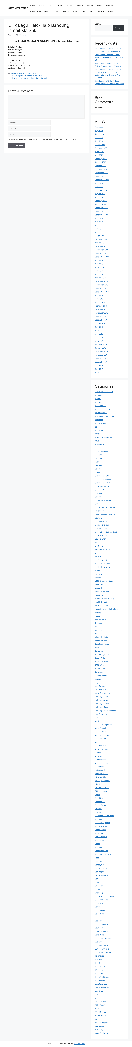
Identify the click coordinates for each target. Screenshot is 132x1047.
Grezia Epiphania (102, 591)
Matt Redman (100, 746)
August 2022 (100, 194)
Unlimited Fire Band (103, 987)
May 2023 (99, 187)
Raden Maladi (100, 830)
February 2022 (101, 201)
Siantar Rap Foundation (104, 896)
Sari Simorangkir (101, 875)
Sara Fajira (99, 872)
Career (110, 11)
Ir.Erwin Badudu (101, 637)
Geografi (98, 577)
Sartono (98, 879)
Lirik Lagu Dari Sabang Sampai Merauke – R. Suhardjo (29, 78)
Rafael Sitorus (100, 833)
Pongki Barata (100, 805)
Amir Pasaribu (101, 413)
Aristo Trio (99, 430)
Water (60, 5)
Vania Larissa (100, 1001)
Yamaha (98, 1019)
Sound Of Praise (101, 924)
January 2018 (100, 348)
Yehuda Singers (101, 1022)
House (97, 616)
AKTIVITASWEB (18, 8)
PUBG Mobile (100, 812)
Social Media (100, 903)
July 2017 (99, 369)
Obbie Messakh (101, 791)
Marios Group (100, 732)
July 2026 (99, 131)
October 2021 (100, 211)
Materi (97, 742)
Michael (98, 753)
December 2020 (101, 246)
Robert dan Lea (101, 851)
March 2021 (100, 236)
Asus (97, 441)
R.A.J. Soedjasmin (102, 823)
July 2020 (99, 264)
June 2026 (99, 134)
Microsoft (99, 756)
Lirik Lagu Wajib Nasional (29, 73)
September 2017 (102, 362)
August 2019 (100, 295)
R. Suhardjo (99, 819)
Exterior (42, 5)
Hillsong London (101, 605)
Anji (96, 427)
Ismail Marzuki (16, 73)
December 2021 (101, 208)
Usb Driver (99, 991)
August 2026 (100, 127)
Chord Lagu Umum (103, 483)
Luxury (75, 11)
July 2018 (99, 327)
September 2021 (102, 215)
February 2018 (101, 344)
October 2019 (100, 288)
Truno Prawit (100, 980)
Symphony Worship (103, 952)
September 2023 (102, 180)
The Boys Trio (100, 959)
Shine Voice (100, 886)
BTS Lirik (98, 458)
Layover (98, 679)
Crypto (97, 504)
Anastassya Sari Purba (104, 416)
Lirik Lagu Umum (102, 707)
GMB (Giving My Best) (104, 581)
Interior (51, 5)
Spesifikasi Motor (102, 931)
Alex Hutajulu (100, 406)
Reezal (97, 844)
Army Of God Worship (104, 437)
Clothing (98, 493)
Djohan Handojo (101, 528)
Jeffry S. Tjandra (102, 655)
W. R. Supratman (102, 1005)
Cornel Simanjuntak (103, 500)
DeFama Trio (100, 511)
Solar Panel (99, 914)
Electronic (99, 546)
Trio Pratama (100, 973)
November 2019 (101, 285)
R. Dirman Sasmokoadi (104, 816)
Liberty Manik (100, 690)
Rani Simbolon (101, 837)
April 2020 (99, 274)
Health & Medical (102, 602)
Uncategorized (101, 984)
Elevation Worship (102, 549)
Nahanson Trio (101, 770)
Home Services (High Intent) (106, 609)
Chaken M (99, 472)
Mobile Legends (101, 763)
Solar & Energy (87, 11)
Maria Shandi (100, 728)
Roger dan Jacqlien (103, 854)
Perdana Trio (100, 802)
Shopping (99, 893)
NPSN (97, 784)
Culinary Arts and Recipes (39, 11)
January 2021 (100, 243)
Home (32, 5)
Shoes (99, 5)
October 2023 (100, 176)
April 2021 (99, 232)
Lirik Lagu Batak (101, 697)
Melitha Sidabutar (102, 749)
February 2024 (101, 169)
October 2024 (100, 166)
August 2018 (100, 323)
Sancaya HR (100, 865)
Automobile (99, 444)
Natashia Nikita (101, 774)
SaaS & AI (100, 11)
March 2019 (100, 302)
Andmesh (99, 420)
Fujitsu (97, 570)
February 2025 (101, 159)
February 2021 (101, 239)
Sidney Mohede (101, 900)
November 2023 (101, 173)
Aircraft (69, 5)
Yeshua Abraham (102, 1026)
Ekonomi (98, 542)
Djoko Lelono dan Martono (106, 532)
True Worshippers (102, 977)
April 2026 (99, 141)
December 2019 (101, 281)
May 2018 (99, 334)
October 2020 (100, 253)
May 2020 (99, 271)
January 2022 (100, 204)
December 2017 (101, 351)
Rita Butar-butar (101, 847)
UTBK (97, 994)
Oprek (97, 795)
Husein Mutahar (101, 619)
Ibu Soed (98, 623)
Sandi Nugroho (101, 868)
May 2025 (99, 155)
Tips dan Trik (100, 966)
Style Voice (99, 935)
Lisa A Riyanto (101, 714)
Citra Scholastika (102, 486)
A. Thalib (98, 395)
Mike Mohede (100, 760)
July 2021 (99, 222)
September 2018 (102, 320)
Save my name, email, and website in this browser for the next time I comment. (43, 139)
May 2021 (99, 229)
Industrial (79, 5)
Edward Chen (100, 539)
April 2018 (99, 337)
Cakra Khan (99, 465)
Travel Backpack (101, 970)
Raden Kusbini (101, 826)
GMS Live (99, 584)
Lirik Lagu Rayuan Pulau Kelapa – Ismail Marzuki (27, 76)
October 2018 (100, 316)
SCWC (97, 882)
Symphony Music (102, 949)
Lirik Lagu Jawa (101, 700)
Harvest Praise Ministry (104, 598)
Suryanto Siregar (102, 945)
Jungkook (99, 672)
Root (97, 858)
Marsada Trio (100, 739)
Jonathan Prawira (102, 662)
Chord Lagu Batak (102, 476)
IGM (96, 626)
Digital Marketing (102, 525)
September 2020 (102, 257)
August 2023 (100, 183)
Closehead (99, 490)
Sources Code (101, 928)
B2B (96, 448)
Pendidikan (99, 798)
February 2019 (101, 306)
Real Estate (99, 840)
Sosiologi (98, 921)
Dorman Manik (101, 535)
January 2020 (100, 278)
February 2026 (101, 148)
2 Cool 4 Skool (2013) (104, 392)
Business (98, 462)
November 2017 (101, 355)
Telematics (110, 5)
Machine (90, 5)
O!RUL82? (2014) (102, 788)
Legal (97, 683)
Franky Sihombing (102, 563)
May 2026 (99, 138)
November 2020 (101, 250)
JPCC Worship (101, 665)
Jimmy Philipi (100, 658)
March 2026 (100, 145)
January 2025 (100, 162)
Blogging (98, 455)
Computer (99, 497)
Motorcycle (99, 767)
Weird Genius (100, 1012)
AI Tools (66, 11)
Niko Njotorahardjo (102, 781)
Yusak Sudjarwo (101, 1033)
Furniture (98, 574)
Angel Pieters (100, 423)
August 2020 (100, 260)
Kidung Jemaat (101, 676)
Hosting (56, 11)
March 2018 (100, 341)
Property (98, 809)
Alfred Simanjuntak (103, 409)
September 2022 (102, 190)
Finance (98, 556)
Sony (97, 917)
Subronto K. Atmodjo (103, 938)
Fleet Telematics (101, 560)
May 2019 (99, 299)
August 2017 (100, 365)
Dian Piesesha (101, 521)
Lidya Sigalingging (102, 693)
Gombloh (98, 588)
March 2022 (100, 197)
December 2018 (101, 309)
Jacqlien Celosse (102, 644)
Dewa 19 (98, 518)
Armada (98, 434)
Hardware (99, 595)
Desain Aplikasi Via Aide (105, 514)
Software (98, 907)
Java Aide (99, 651)
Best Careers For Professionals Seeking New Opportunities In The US (109, 57)
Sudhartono (100, 942)
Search (98, 24)
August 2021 (100, 218)
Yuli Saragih (100, 1029)
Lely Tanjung (100, 686)
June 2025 (99, 152)
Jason (97, 648)
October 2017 (100, 358)
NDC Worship (100, 777)
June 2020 (99, 267)
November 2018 (101, 313)
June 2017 (99, 372)
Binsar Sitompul (101, 451)
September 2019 (102, 292)
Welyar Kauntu (101, 1015)
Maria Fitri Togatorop (103, 725)
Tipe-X (97, 963)
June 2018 (99, 330)
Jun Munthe (100, 669)
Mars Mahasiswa (102, 735)
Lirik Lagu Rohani (102, 704)
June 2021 (99, 225)
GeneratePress (79, 1044)
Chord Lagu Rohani (103, 479)
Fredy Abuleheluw (102, 567)
